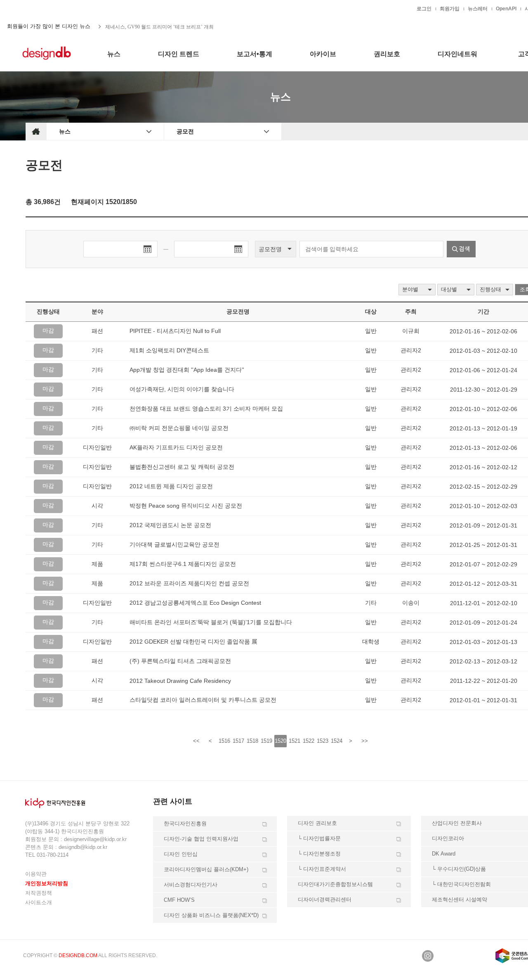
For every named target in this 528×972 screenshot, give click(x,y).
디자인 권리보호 (317, 823)
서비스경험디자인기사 (190, 885)
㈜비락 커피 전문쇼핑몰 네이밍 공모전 (179, 428)
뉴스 (65, 131)
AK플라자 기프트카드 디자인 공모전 (176, 447)
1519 (266, 741)
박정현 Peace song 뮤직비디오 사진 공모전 (186, 505)
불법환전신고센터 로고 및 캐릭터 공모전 (182, 466)
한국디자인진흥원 (43, 8)
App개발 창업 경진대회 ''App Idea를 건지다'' (187, 369)
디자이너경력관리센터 (324, 899)
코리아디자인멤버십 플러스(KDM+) (206, 869)
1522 (308, 741)
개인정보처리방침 (46, 883)
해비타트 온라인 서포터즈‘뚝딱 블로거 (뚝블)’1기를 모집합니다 (211, 622)
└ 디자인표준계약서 (322, 869)
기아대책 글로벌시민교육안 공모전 (174, 544)
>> (364, 741)
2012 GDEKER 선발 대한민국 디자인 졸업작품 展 (193, 641)
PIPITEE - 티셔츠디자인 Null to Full (175, 331)
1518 (252, 741)
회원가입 (450, 9)
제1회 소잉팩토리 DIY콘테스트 (169, 350)
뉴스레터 (478, 9)
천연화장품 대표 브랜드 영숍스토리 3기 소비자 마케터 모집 (206, 408)
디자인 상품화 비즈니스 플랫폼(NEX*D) (211, 915)
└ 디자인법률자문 (319, 838)
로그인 (424, 9)
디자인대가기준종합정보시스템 (335, 884)
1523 (322, 741)
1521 (294, 741)
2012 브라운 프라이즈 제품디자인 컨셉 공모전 (189, 583)
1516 (224, 741)
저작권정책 (38, 893)
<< (196, 741)
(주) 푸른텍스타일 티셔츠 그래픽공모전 (180, 661)
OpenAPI (506, 9)
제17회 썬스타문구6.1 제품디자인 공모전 (183, 564)
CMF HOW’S (179, 900)
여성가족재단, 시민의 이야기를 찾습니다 (182, 389)
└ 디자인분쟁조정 (319, 854)
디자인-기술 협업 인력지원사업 (201, 839)
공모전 (185, 131)
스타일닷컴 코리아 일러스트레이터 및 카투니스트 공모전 (203, 699)
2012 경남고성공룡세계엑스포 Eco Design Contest (195, 602)
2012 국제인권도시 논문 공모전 (170, 525)
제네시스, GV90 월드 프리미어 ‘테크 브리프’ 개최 (159, 26)
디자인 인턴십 (181, 854)
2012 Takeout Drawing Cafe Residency (180, 680)
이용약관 (36, 874)
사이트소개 (38, 902)
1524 (336, 741)
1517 (238, 741)
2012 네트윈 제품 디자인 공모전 (171, 486)
